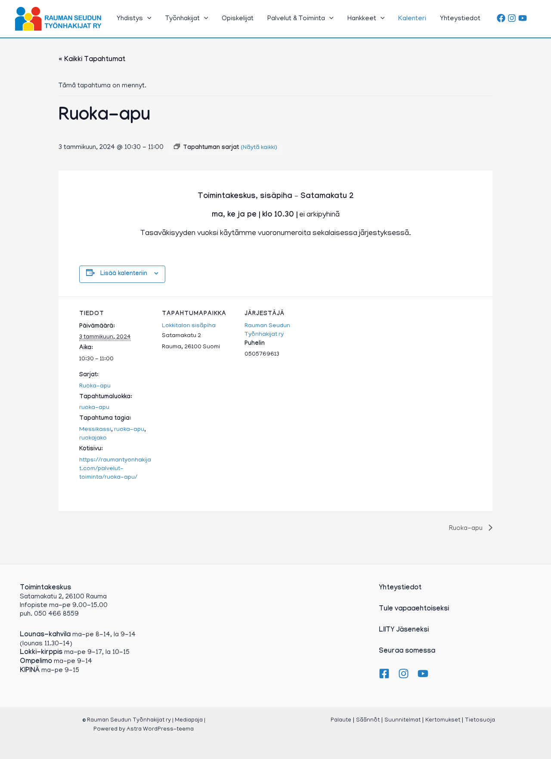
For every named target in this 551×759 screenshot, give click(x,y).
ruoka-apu (94, 408)
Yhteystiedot (460, 19)
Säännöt (368, 720)
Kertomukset (442, 720)
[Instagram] (512, 18)
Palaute (341, 720)
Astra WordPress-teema (160, 729)
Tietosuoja (480, 720)
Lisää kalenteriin (123, 274)
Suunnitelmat (402, 720)
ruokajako (93, 438)
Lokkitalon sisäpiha (189, 326)
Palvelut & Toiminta (296, 19)
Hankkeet (361, 19)
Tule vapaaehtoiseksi (414, 609)
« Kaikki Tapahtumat (92, 60)
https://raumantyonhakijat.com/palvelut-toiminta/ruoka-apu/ (115, 469)
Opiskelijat (238, 19)
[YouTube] (522, 18)
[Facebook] (501, 18)
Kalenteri (412, 19)
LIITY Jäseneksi (404, 630)
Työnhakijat (182, 19)
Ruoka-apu (95, 386)
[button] (147, 19)
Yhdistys (130, 19)
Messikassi (95, 430)
